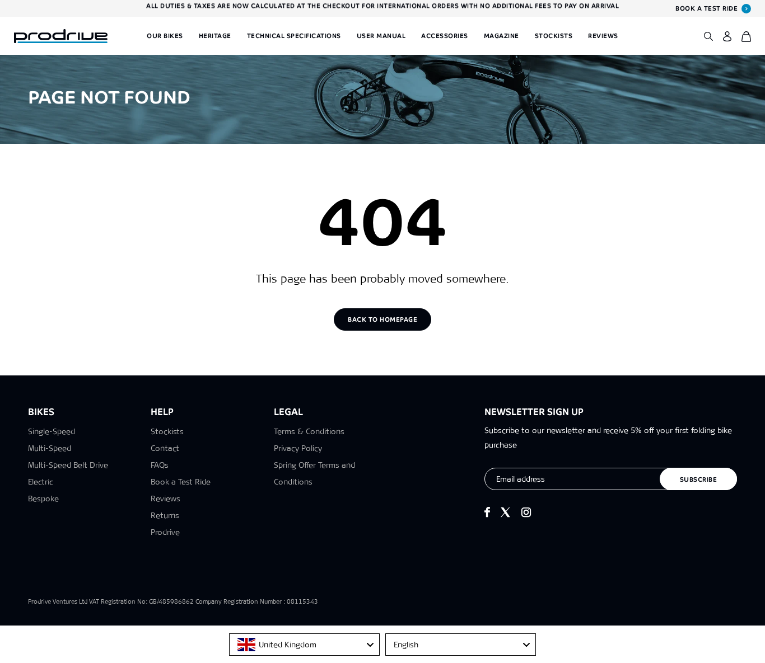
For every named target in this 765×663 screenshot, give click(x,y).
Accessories (444, 36)
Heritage (215, 36)
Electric (40, 481)
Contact (165, 448)
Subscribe (698, 479)
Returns (165, 515)
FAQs (160, 464)
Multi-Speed (49, 448)
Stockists (554, 36)
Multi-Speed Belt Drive (68, 464)
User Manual (381, 36)
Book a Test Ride (181, 481)
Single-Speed (51, 431)
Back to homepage (382, 319)
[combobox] (304, 644)
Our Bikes (165, 36)
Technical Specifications (294, 36)
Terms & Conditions (309, 431)
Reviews (603, 36)
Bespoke (43, 498)
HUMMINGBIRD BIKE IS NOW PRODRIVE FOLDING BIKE (382, 8)
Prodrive (165, 532)
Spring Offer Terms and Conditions (314, 473)
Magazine (501, 36)
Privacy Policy (298, 448)
